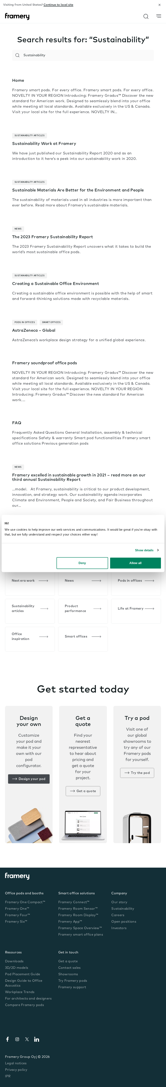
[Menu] (159, 16)
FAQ (16, 423)
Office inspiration (21, 637)
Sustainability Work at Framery (44, 144)
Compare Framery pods (24, 1005)
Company (119, 893)
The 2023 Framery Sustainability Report (52, 237)
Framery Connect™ (73, 902)
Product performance (75, 609)
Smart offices (76, 636)
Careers (117, 915)
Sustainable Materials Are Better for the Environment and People (78, 190)
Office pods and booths (24, 893)
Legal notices (16, 1063)
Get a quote (86, 791)
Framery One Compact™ (25, 902)
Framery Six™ (16, 921)
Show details (144, 550)
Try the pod (140, 773)
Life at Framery (131, 608)
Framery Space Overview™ (80, 928)
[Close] (159, 5)
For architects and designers (28, 998)
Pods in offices (130, 580)
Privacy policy (16, 1070)
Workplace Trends (20, 992)
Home (18, 81)
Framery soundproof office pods (44, 363)
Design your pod (32, 779)
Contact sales (69, 968)
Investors (119, 928)
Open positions (123, 921)
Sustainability (122, 909)
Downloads (14, 961)
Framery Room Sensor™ (78, 909)
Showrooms (68, 974)
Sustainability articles (23, 609)
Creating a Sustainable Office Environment (55, 284)
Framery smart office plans (80, 934)
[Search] (17, 55)
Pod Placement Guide (22, 974)
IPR (8, 1076)
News (69, 580)
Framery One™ (17, 909)
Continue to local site (58, 4)
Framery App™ (70, 921)
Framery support (72, 987)
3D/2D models (16, 968)
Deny (82, 563)
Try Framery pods (72, 981)
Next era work (23, 580)
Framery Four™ (17, 915)
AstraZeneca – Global (33, 331)
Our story (119, 902)
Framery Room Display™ (78, 915)
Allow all (135, 563)
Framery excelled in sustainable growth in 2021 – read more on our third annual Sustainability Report (79, 477)
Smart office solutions (76, 893)
